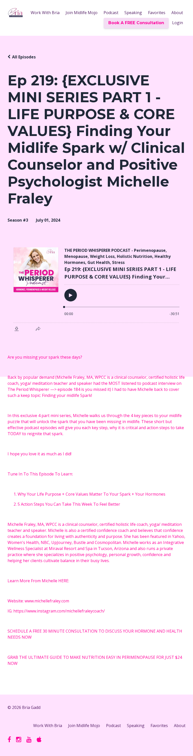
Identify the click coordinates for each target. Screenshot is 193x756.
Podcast (111, 12)
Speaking (133, 12)
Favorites (156, 12)
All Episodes (24, 57)
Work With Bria (45, 12)
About (177, 12)
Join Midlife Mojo (82, 12)
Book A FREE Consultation (136, 22)
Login (177, 22)
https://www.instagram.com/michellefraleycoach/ (59, 611)
